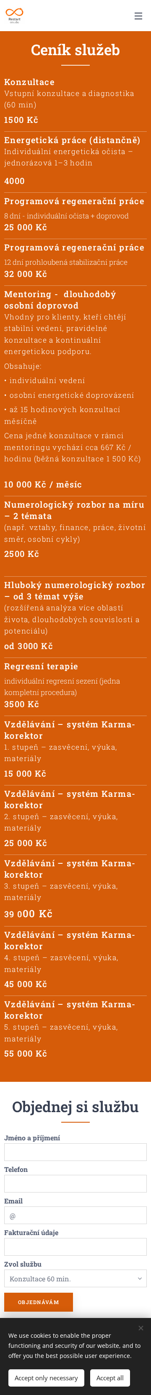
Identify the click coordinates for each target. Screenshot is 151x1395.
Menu (138, 15)
